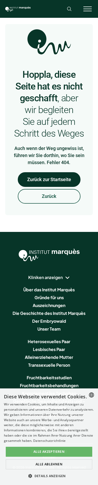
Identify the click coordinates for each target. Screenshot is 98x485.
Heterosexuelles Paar (49, 341)
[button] (49, 476)
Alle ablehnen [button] (49, 464)
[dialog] (49, 436)
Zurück (49, 196)
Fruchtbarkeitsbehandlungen (49, 385)
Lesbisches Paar (49, 349)
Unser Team (49, 329)
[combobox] (91, 395)
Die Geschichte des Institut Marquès (49, 313)
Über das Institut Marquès (49, 289)
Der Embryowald (49, 321)
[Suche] (69, 9)
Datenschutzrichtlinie (49, 440)
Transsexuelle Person (49, 365)
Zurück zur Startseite (49, 179)
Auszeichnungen (49, 305)
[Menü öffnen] (87, 9)
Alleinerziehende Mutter (49, 357)
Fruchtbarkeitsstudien (49, 377)
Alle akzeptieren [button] (49, 451)
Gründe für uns (49, 297)
